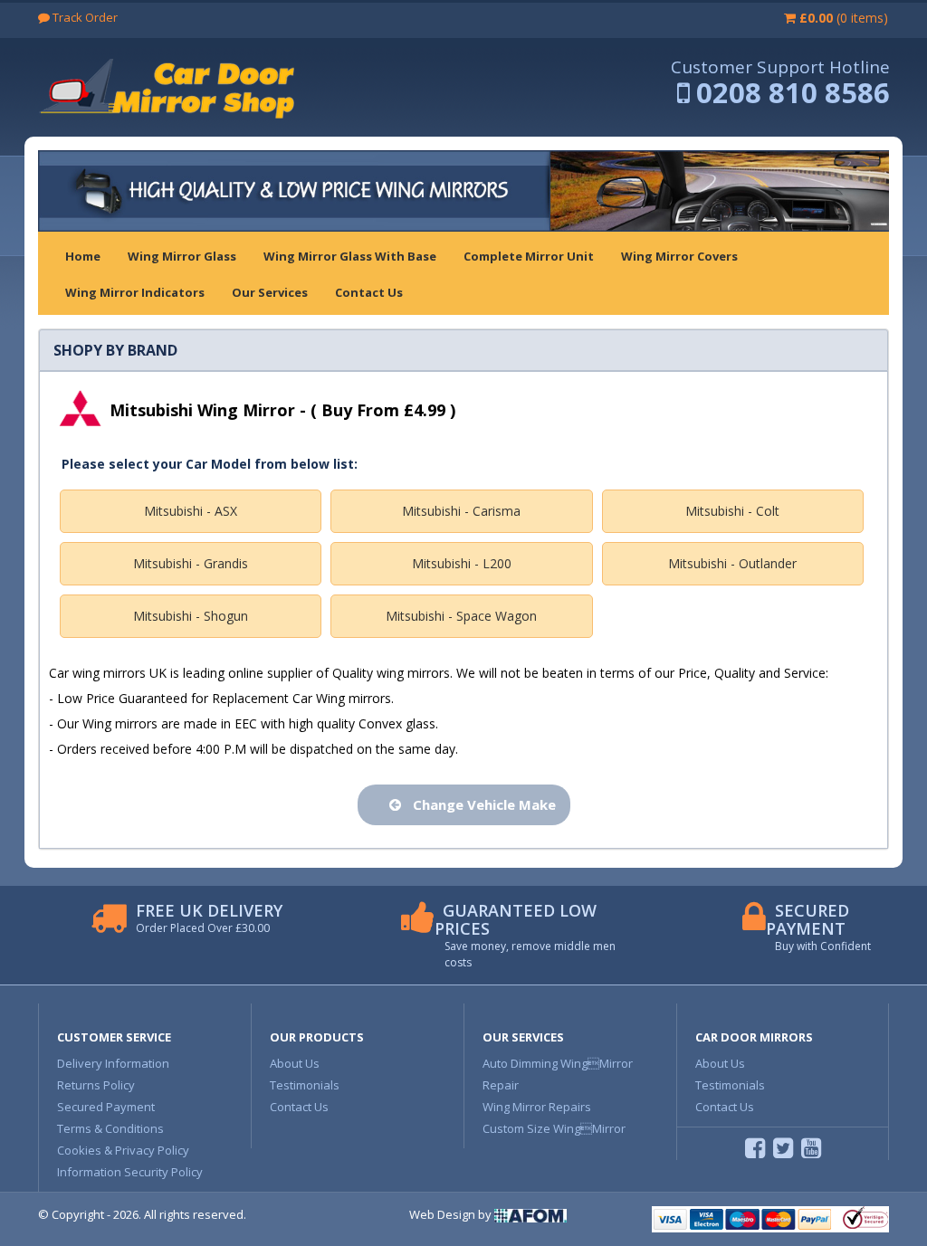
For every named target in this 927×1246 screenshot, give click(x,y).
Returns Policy (96, 1085)
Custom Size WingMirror (554, 1128)
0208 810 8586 (793, 92)
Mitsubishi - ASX (190, 510)
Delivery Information (113, 1063)
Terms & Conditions (110, 1128)
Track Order (84, 17)
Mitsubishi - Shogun (190, 615)
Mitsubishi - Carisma (461, 510)
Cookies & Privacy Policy (123, 1150)
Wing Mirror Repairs (537, 1107)
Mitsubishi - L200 (461, 563)
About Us (295, 1063)
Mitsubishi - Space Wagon (461, 615)
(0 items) (843, 17)
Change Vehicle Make (481, 804)
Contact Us (299, 1107)
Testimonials (304, 1085)
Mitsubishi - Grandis (190, 563)
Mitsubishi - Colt (732, 510)
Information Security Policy (130, 1172)
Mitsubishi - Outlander (732, 563)
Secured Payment (106, 1107)
